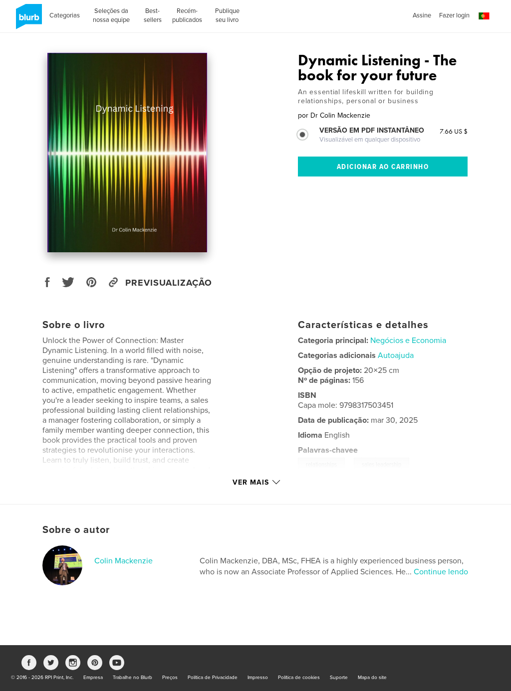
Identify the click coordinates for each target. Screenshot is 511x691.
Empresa (93, 678)
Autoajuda (396, 355)
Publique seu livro (227, 15)
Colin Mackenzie (123, 561)
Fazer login (454, 15)
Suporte (339, 678)
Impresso (258, 678)
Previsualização (168, 282)
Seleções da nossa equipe (111, 15)
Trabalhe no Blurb (132, 678)
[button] (484, 16)
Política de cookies (299, 678)
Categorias (64, 15)
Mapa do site (372, 678)
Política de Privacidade (213, 678)
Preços (170, 678)
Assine (422, 15)
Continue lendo (441, 572)
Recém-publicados (187, 15)
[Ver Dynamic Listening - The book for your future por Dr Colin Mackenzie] (127, 152)
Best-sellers (153, 15)
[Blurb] (27, 20)
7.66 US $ (454, 131)
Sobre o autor (76, 530)
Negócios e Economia (408, 341)
